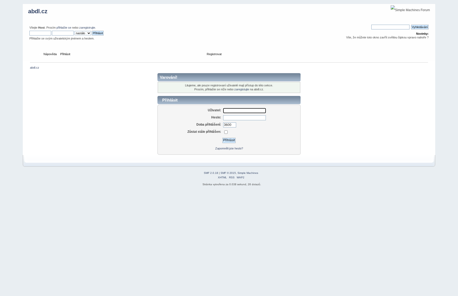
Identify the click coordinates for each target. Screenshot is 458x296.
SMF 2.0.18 (211, 172)
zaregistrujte (87, 27)
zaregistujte (241, 89)
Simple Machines (247, 172)
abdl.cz (37, 11)
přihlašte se (63, 27)
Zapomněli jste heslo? (229, 148)
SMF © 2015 (228, 172)
